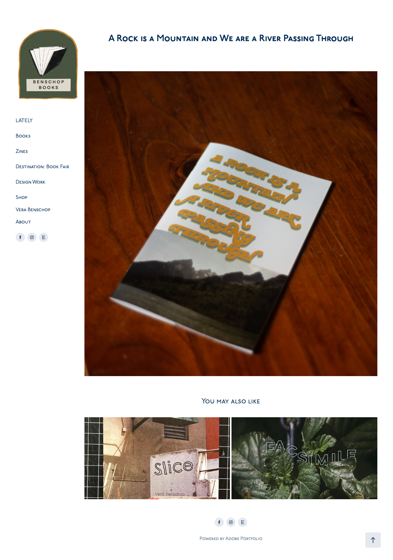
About (23, 222)
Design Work (30, 182)
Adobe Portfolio (243, 539)
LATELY (24, 121)
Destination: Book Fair (42, 167)
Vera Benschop (33, 210)
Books (23, 136)
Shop (21, 197)
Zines (22, 151)
